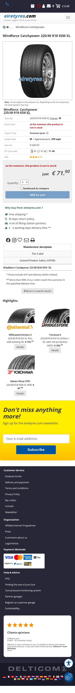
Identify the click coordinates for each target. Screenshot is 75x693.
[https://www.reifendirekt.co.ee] (43, 679)
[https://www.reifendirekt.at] (45, 677)
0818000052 (9, 4)
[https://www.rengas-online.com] (57, 677)
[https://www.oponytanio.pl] (22, 679)
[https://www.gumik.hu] (18, 679)
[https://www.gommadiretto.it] (20, 677)
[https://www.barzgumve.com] (35, 679)
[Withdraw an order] (38, 6)
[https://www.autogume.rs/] (55, 679)
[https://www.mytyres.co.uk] (37, 677)
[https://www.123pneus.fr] (8, 677)
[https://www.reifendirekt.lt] (47, 679)
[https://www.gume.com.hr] (39, 679)
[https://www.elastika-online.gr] (31, 679)
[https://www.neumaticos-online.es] (41, 677)
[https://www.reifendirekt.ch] (12, 677)
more (9, 650)
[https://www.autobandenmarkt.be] (53, 677)
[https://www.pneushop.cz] (61, 677)
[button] (68, 663)
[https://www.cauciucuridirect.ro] (26, 679)
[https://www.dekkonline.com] (24, 677)
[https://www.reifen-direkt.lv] (51, 679)
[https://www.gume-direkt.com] (49, 677)
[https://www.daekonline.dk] (28, 677)
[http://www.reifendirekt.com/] (59, 679)
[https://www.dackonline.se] (16, 677)
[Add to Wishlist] (20, 240)
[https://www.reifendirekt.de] (4, 677)
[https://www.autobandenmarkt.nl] (33, 677)
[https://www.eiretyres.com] (14, 679)
